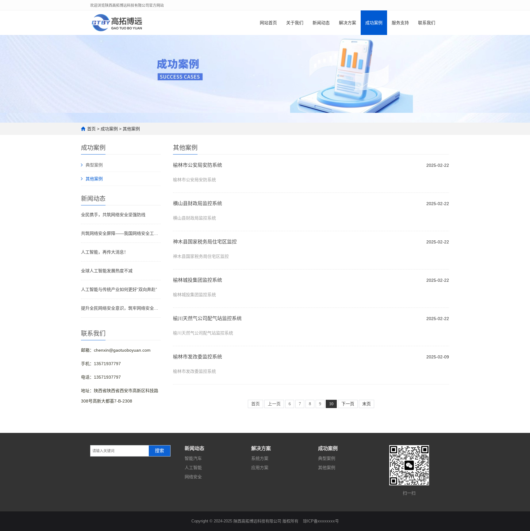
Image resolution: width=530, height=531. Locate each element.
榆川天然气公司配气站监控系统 (207, 318)
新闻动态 (321, 22)
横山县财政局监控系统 (197, 203)
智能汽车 (193, 458)
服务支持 (400, 22)
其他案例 (131, 128)
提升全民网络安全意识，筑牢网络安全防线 (121, 308)
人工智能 (193, 467)
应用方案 (259, 467)
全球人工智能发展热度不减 (106, 270)
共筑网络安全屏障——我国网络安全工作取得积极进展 (121, 233)
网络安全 (193, 476)
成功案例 (373, 22)
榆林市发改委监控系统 (197, 356)
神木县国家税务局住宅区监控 (205, 241)
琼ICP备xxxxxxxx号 (321, 521)
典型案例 (94, 164)
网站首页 (268, 22)
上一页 (274, 404)
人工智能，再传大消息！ (104, 252)
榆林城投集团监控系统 (197, 280)
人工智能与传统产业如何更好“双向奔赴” (119, 289)
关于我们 (294, 22)
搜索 (159, 450)
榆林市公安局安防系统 (197, 165)
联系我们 (426, 22)
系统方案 (259, 458)
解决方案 (347, 22)
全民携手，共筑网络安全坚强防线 (113, 214)
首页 (91, 128)
